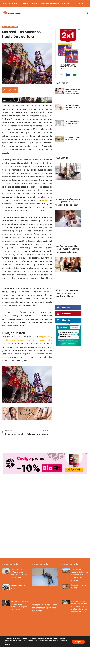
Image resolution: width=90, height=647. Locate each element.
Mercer (45, 200)
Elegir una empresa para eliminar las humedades (72, 123)
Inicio (4, 4)
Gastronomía (33, 4)
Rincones (45, 4)
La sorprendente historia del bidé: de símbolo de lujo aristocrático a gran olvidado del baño (79, 606)
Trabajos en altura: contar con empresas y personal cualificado (44, 608)
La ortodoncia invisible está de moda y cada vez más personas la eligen (67, 249)
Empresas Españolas (59, 4)
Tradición (12, 4)
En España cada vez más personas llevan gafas (72, 107)
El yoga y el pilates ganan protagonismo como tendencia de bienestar (67, 202)
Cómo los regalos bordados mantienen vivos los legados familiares (68, 293)
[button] (87, 13)
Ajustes (7, 645)
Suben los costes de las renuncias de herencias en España (72, 91)
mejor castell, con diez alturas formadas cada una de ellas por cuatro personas (27, 340)
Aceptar (78, 642)
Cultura (22, 4)
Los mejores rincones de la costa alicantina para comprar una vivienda (79, 574)
